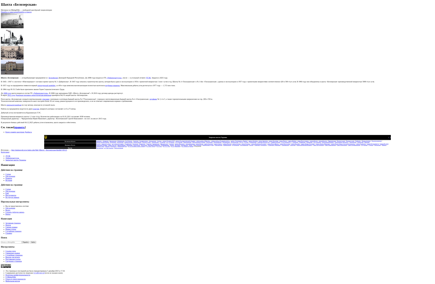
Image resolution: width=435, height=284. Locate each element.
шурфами (153, 99)
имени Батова (199, 143)
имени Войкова (292, 141)
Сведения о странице (13, 261)
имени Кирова (314, 141)
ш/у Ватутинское (108, 148)
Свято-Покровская (342, 145)
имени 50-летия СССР (169, 141)
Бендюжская (99, 148)
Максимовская (187, 142)
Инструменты (10, 195)
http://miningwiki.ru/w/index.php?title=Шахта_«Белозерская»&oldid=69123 (39, 150)
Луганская (162, 142)
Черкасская (360, 142)
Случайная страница (13, 231)
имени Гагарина (208, 143)
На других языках (12, 197)
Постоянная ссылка (13, 259)
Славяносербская (275, 142)
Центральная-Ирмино (328, 142)
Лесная (172, 145)
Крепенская (120, 142)
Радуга (241, 142)
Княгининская (332, 141)
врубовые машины (112, 85)
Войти (7, 214)
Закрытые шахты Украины (15, 160)
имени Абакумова (180, 143)
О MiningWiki (10, 277)
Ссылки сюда (10, 251)
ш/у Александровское (118, 143)
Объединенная (197, 145)
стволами (45, 99)
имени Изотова (227, 143)
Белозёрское (53, 78)
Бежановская (113, 141)
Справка (8, 233)
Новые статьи (10, 229)
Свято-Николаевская (330, 145)
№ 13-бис (159, 146)
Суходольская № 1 (286, 142)
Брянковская (121, 141)
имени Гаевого (218, 143)
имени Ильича (283, 141)
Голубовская (128, 141)
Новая (190, 145)
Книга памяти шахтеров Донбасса (18, 132)
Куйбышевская (165, 145)
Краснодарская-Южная (102, 142)
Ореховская (209, 142)
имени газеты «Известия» (203, 141)
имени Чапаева (121, 145)
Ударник (371, 145)
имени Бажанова (190, 143)
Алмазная (99, 141)
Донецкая (135, 141)
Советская (292, 145)
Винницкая (142, 143)
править (19, 127)
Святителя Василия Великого (304, 145)
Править (8, 178)
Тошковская (302, 142)
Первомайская (217, 142)
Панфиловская (227, 145)
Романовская (252, 142)
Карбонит (358, 141)
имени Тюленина (263, 141)
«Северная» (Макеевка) (274, 145)
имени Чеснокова (273, 141)
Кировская (129, 145)
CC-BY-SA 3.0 (39, 273)
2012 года (11, 95)
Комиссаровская (366, 141)
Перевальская (226, 142)
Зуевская (171, 143)
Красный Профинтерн (154, 145)
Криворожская (128, 142)
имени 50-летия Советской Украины (185, 141)
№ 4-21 (98, 143)
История (8, 180)
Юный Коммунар (122, 146)
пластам (36, 109)
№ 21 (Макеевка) (175, 146)
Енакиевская (156, 143)
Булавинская (128, 143)
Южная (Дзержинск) (110, 146)
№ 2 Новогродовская (187, 146)
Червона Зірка (100, 146)
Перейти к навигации (9, 12)
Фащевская (309, 142)
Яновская (366, 142)
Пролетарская (234, 142)
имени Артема (236, 143)
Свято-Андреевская (318, 145)
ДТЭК (148, 78)
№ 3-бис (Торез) (150, 146)
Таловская (295, 142)
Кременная (113, 142)
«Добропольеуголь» (114, 78)
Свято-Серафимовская (354, 145)
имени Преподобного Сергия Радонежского (343, 143)
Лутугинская (178, 142)
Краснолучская (350, 141)
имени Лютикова (253, 141)
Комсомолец (136, 145)
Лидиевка (177, 145)
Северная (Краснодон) (263, 142)
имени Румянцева (361, 143)
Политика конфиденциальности (17, 275)
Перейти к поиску (25, 12)
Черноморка (352, 142)
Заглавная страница (13, 223)
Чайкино (384, 145)
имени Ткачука (112, 145)
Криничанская (137, 142)
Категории (5, 152)
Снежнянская (285, 145)
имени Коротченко (285, 143)
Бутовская (135, 143)
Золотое (159, 141)
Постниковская (244, 145)
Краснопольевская (377, 141)
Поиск (4, 237)
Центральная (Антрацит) (341, 142)
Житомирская (164, 143)
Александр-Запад (106, 143)
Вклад (7, 210)
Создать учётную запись (14, 212)
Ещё (7, 193)
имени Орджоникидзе (373, 143)
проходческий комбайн (46, 85)
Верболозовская (118, 148)
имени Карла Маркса (273, 143)
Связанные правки (12, 253)
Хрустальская (317, 142)
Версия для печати (12, 257)
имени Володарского (303, 141)
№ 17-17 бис (166, 146)
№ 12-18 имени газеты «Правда (136, 146)
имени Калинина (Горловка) (258, 143)
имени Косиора (323, 141)
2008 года (7, 93)
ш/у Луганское (170, 142)
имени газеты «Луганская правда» (220, 141)
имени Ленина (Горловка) (308, 143)
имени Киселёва (295, 143)
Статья (8, 174)
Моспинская (184, 145)
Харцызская (377, 145)
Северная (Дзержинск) (261, 145)
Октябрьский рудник (208, 145)
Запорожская (152, 141)
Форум (8, 225)
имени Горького (246, 143)
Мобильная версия (12, 281)
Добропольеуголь (12, 158)
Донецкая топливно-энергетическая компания (33, 95)
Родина (246, 142)
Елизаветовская (143, 141)
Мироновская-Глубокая (198, 142)
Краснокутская (341, 141)
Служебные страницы (14, 255)
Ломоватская (155, 142)
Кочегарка (144, 145)
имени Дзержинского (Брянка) (239, 141)
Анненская (105, 141)
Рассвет (251, 145)
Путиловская (235, 145)
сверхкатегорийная (13, 105)
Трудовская (364, 145)
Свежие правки (11, 227)
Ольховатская (218, 145)
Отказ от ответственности (15, 279)
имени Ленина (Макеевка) (323, 143)
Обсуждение (10, 176)
